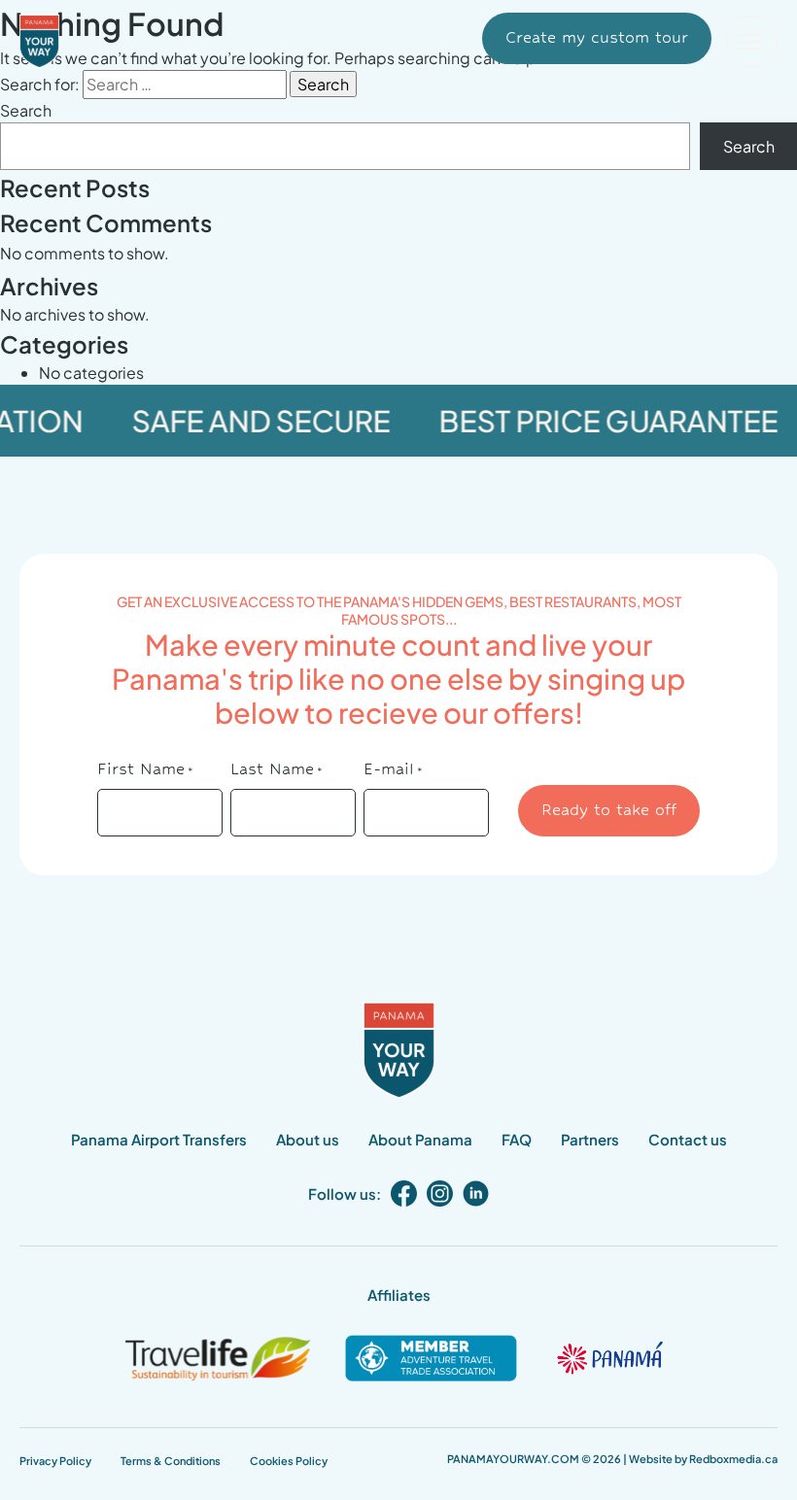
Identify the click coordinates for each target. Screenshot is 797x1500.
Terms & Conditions (171, 1460)
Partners (590, 1139)
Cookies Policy (289, 1460)
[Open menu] (752, 41)
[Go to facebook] (404, 1193)
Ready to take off (608, 810)
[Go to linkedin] (476, 1193)
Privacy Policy (55, 1460)
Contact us (687, 1139)
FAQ (517, 1139)
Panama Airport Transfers (159, 1139)
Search (26, 110)
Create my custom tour (596, 37)
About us (307, 1139)
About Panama (420, 1139)
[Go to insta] (440, 1193)
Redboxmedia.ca (733, 1458)
